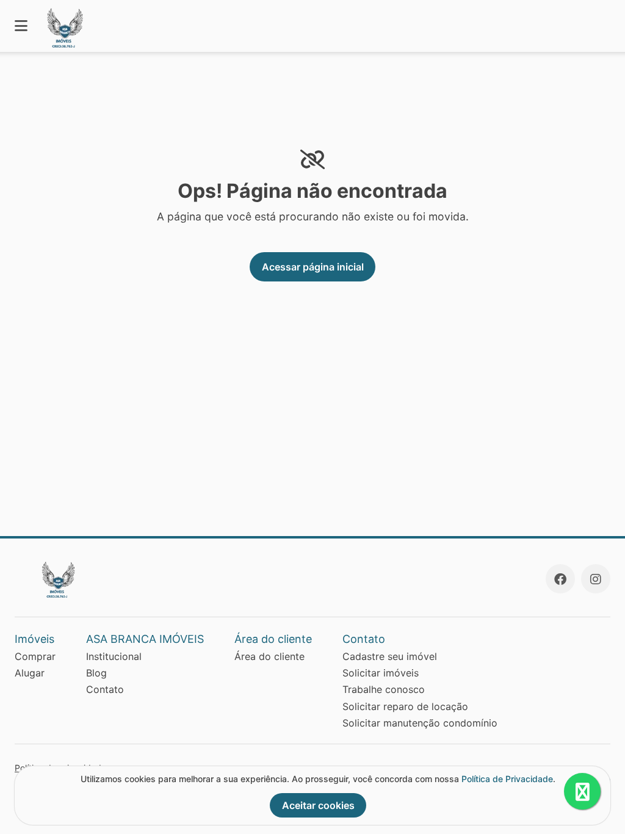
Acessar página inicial (313, 267)
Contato (105, 689)
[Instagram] (595, 578)
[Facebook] (560, 578)
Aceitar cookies (318, 805)
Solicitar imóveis (380, 673)
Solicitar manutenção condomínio (419, 723)
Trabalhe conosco (383, 689)
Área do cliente (269, 656)
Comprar (35, 656)
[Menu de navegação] (21, 26)
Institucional (114, 656)
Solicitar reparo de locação (405, 706)
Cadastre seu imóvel (389, 656)
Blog (96, 673)
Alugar (30, 673)
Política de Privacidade (507, 779)
